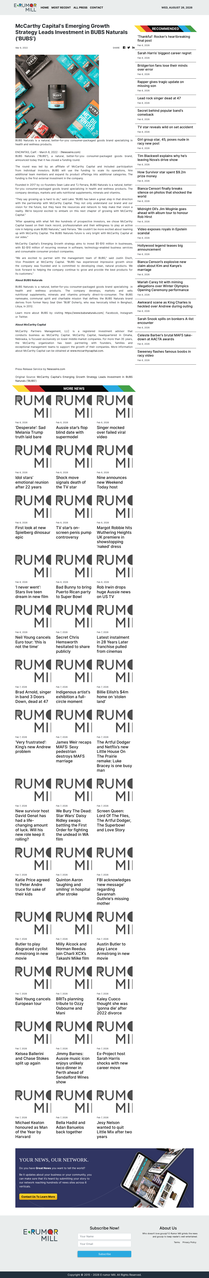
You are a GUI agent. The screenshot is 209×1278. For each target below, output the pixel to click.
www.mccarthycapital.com (86, 350)
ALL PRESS (80, 7)
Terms (177, 1242)
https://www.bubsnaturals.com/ (84, 312)
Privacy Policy (189, 1242)
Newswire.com (70, 152)
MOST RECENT (61, 7)
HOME (45, 7)
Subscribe (104, 1254)
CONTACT (96, 7)
